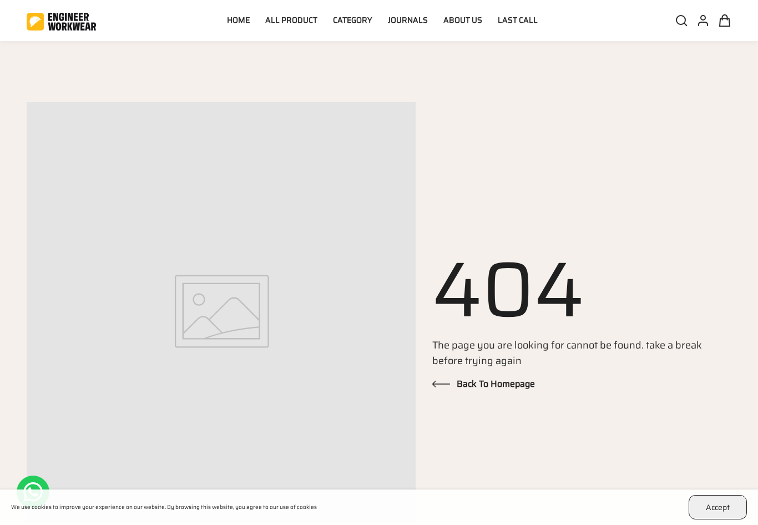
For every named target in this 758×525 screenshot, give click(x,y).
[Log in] (700, 21)
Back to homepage (496, 384)
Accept (718, 507)
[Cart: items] (721, 21)
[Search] (678, 21)
